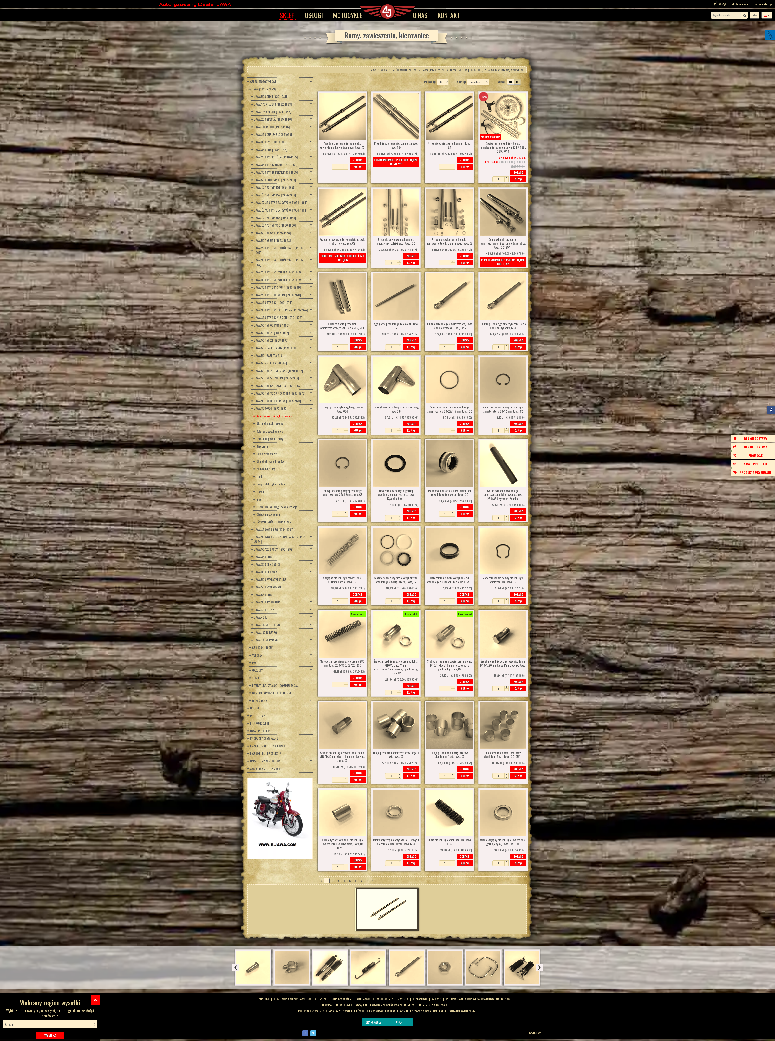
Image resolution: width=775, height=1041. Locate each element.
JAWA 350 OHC (263, 556)
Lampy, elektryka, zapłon (270, 484)
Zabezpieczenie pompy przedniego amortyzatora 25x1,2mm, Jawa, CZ (342, 493)
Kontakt (449, 15)
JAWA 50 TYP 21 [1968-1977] (271, 340)
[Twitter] (313, 1032)
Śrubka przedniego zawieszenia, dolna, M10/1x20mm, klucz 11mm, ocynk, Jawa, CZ (503, 665)
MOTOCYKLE (347, 15)
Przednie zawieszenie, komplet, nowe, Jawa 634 (396, 145)
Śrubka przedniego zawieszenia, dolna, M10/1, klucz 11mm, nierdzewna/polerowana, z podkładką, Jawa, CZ (396, 667)
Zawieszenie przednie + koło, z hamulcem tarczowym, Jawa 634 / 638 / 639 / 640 (503, 147)
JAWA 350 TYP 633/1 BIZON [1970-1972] (278, 317)
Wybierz (50, 1035)
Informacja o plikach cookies (374, 998)
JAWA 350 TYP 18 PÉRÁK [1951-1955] (276, 172)
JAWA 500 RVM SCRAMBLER (270, 587)
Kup (356, 166)
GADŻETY (257, 670)
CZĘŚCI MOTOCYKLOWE (404, 70)
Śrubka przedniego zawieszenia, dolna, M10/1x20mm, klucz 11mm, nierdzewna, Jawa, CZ (342, 757)
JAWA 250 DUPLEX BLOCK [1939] (273, 134)
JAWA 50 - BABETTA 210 (268, 355)
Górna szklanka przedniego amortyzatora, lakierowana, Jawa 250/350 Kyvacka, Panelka (503, 495)
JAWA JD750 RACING (266, 640)
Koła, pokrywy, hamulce (269, 431)
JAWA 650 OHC (263, 594)
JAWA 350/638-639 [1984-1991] (273, 529)
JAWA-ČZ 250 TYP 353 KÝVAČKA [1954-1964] (280, 202)
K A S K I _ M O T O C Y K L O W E (267, 746)
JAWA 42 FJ (260, 617)
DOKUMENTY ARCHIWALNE (434, 1004)
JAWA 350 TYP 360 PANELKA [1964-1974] (278, 280)
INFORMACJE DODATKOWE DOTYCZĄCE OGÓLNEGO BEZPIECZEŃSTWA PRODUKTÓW (367, 1004)
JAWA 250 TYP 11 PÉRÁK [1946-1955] (276, 157)
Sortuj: (461, 81)
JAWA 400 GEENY (264, 609)
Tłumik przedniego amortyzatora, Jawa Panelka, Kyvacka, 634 (503, 326)
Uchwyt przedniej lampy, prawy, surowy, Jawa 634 (396, 409)
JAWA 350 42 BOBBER (267, 602)
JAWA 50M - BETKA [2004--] (270, 363)
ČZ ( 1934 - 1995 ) (262, 647)
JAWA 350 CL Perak (265, 572)
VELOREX (257, 655)
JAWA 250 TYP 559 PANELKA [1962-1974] (278, 272)
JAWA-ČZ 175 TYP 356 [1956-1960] (275, 225)
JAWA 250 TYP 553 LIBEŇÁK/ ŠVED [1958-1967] (278, 250)
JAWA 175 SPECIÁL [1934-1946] (272, 111)
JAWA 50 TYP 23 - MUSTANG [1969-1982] (278, 370)
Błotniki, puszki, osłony (269, 423)
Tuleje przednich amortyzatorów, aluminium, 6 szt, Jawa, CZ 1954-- (503, 755)
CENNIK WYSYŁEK (341, 998)
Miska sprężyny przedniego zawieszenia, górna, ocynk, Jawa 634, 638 (503, 842)
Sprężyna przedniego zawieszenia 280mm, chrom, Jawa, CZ (342, 580)
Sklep (287, 15)
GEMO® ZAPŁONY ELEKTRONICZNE (271, 693)
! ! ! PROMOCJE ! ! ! (260, 723)
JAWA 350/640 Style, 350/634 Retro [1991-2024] (280, 539)
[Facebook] (305, 1032)
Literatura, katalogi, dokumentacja (276, 507)
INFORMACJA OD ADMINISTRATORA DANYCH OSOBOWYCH (478, 998)
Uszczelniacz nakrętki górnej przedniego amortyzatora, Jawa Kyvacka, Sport (396, 495)
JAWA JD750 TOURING (267, 625)
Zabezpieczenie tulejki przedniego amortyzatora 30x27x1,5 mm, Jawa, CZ (449, 409)
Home (372, 70)
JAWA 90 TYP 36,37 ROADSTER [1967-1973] (279, 393)
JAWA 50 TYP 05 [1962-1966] (271, 325)
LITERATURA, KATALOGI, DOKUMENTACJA (275, 685)
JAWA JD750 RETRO (265, 632)
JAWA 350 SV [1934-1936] (270, 142)
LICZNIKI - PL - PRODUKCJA (265, 753)
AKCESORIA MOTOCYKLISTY (266, 768)
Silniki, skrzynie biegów (270, 461)
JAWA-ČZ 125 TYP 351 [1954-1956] (275, 187)
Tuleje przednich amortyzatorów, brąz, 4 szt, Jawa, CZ (396, 755)
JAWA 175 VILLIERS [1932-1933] (273, 104)
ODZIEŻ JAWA (259, 700)
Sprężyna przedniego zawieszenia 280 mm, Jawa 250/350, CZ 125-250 (342, 663)
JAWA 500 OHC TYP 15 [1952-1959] (275, 180)
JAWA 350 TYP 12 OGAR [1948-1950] (275, 164)
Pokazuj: (430, 81)
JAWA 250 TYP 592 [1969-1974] (273, 302)
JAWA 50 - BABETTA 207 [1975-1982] (276, 348)
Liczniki (260, 491)
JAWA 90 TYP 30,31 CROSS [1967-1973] (277, 401)
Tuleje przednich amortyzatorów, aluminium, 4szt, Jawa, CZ (449, 755)
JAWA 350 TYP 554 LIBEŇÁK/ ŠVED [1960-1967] (278, 262)
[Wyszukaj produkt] (744, 15)
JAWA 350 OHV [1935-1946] (270, 149)
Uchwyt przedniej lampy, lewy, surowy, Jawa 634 (342, 409)
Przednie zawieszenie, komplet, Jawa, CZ (449, 145)
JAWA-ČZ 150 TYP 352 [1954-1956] (275, 195)
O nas (420, 15)
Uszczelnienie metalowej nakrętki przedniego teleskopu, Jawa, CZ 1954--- (449, 580)
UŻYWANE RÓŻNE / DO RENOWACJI (275, 522)
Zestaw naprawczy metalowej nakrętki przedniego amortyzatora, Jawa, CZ (396, 580)
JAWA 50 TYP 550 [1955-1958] (272, 232)
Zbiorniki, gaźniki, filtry (269, 438)
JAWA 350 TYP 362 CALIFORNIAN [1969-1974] (281, 310)
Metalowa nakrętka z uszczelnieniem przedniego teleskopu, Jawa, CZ (449, 493)
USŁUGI (314, 15)
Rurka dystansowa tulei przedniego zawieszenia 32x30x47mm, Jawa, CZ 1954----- (342, 844)
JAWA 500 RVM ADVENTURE (270, 579)
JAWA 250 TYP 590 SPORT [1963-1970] (277, 295)
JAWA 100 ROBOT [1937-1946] (272, 127)
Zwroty (403, 998)
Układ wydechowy (266, 453)
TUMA (255, 677)
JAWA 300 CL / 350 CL (267, 564)
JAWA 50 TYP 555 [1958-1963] (272, 240)
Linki (259, 476)
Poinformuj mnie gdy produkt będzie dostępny (396, 162)
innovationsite (534, 1033)
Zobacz (357, 160)
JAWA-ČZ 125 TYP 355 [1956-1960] (275, 217)
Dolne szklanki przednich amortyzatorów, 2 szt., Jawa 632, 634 (342, 326)
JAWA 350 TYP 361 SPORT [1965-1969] (277, 287)
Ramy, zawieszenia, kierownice (274, 416)
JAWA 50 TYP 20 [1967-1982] (271, 332)
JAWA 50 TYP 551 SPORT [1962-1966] (276, 378)
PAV (254, 662)
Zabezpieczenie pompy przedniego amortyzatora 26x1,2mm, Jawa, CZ (503, 409)
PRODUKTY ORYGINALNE (264, 738)
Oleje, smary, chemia (268, 514)
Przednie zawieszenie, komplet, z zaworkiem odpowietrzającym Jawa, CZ (342, 145)
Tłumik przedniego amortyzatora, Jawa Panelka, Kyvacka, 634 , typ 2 (449, 326)
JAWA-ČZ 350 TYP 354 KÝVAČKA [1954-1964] (280, 210)
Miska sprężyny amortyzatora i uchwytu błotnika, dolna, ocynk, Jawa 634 (396, 842)
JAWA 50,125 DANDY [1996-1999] (273, 549)
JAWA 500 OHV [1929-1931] (270, 96)
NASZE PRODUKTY (260, 731)
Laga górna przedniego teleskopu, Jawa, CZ (396, 326)
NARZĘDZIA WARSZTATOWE (265, 761)
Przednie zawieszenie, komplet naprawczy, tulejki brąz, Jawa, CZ (396, 242)
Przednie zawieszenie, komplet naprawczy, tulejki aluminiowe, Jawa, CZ (449, 242)
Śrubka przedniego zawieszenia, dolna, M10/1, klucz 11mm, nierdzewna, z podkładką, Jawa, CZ (449, 665)
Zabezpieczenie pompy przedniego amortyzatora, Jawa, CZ (503, 580)
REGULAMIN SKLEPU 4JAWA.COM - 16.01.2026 (300, 998)
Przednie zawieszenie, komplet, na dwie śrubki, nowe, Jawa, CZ (342, 242)
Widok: (502, 81)
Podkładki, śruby (265, 469)
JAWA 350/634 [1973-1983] (466, 70)
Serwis (436, 998)
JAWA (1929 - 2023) (433, 70)
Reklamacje (420, 998)
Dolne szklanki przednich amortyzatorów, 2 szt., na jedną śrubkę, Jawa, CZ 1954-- (503, 243)
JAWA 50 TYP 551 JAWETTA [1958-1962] (278, 385)
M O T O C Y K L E (259, 715)
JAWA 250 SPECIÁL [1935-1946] (273, 119)
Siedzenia (262, 446)
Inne (258, 499)
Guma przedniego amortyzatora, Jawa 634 (449, 842)
